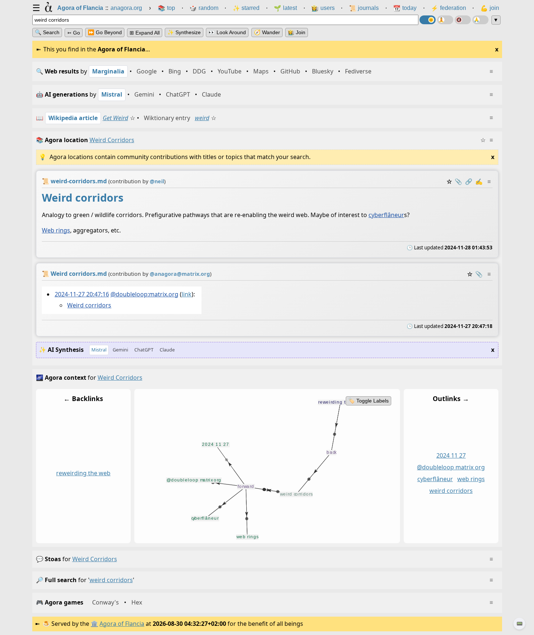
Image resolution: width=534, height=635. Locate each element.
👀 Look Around (227, 32)
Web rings (56, 230)
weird (202, 118)
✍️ (479, 181)
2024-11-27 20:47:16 (81, 294)
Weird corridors (89, 305)
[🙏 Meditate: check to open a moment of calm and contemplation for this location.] (480, 19)
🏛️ (94, 624)
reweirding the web (83, 473)
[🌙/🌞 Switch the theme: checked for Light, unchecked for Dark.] (427, 19)
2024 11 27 (450, 456)
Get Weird (115, 118)
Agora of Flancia (121, 624)
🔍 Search (47, 32)
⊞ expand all (145, 33)
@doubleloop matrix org (451, 467)
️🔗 (468, 181)
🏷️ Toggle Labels (368, 401)
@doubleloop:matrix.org (144, 294)
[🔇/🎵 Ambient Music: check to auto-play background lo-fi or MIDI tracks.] (463, 19)
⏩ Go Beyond (105, 32)
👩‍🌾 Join (296, 32)
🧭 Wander (267, 32)
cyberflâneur (386, 215)
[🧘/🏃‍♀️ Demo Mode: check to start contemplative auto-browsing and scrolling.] (445, 19)
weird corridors (450, 491)
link (186, 294)
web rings (470, 479)
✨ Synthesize (184, 32)
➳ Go (73, 33)
